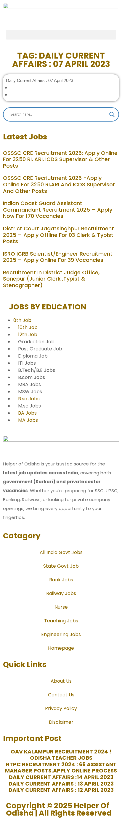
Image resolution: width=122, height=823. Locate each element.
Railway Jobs (61, 593)
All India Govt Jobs (61, 552)
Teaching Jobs (61, 620)
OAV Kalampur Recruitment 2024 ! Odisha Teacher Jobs (61, 755)
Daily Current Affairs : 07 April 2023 (39, 80)
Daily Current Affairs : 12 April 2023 (61, 790)
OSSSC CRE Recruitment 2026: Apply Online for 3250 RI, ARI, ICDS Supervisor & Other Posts (60, 159)
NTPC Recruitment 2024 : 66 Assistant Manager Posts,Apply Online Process (61, 768)
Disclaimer (61, 722)
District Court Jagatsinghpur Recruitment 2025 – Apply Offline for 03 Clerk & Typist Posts (58, 235)
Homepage (61, 648)
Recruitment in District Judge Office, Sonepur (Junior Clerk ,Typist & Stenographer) (51, 279)
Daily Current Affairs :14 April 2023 (61, 777)
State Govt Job (61, 566)
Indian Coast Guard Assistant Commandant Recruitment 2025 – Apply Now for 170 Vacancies (57, 209)
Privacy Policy (61, 708)
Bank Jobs (61, 579)
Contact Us (61, 694)
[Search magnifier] (112, 114)
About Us (61, 681)
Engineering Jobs (61, 634)
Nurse (61, 607)
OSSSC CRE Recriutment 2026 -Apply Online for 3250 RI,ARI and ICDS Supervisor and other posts (59, 184)
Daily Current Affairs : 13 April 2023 (61, 783)
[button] (61, 35)
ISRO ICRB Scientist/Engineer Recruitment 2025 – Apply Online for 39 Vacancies (58, 257)
